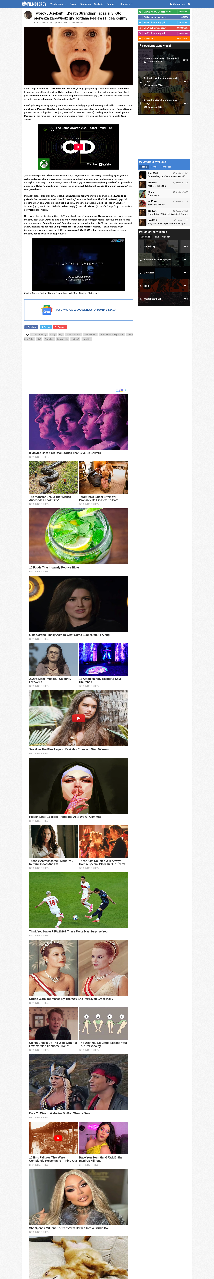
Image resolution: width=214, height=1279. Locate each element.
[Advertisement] (78, 364)
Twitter (46, 327)
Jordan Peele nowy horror (111, 334)
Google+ (61, 327)
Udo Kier (87, 339)
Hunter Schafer (73, 334)
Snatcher (49, 339)
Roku (156, 236)
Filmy (52, 334)
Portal (154, 166)
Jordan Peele (90, 334)
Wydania (98, 4)
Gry (60, 334)
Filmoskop (85, 4)
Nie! (39, 339)
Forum (73, 4)
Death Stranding (39, 334)
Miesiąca (145, 236)
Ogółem (166, 236)
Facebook (32, 327)
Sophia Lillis (62, 339)
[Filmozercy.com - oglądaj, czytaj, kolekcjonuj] (34, 4)
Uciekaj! (75, 339)
